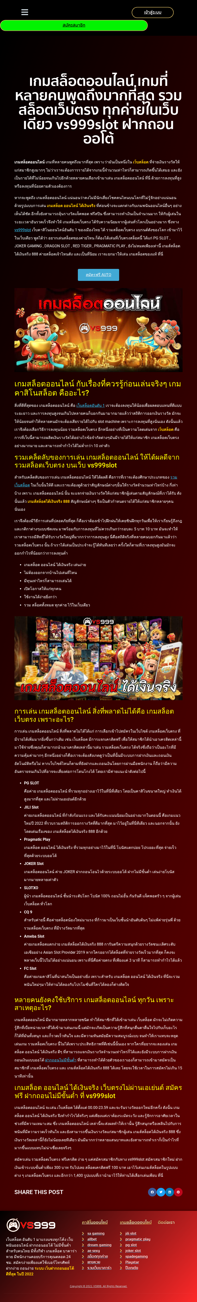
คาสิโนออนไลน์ (95, 1222)
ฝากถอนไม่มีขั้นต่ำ (60, 1060)
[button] (152, 1192)
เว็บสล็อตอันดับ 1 (90, 405)
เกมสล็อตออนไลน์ (136, 1222)
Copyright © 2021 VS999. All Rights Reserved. (98, 1286)
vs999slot (22, 230)
